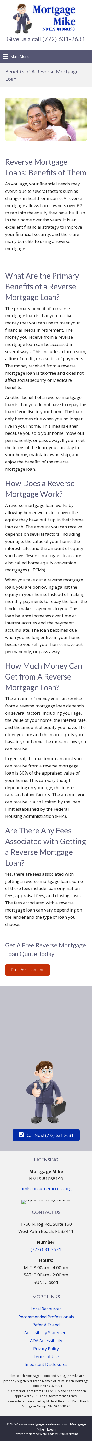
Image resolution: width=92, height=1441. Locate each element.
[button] (27, 969)
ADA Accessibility (46, 1340)
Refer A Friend (46, 1325)
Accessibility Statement (46, 1333)
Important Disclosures (46, 1364)
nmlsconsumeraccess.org (46, 1188)
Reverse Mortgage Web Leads (34, 1434)
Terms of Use (46, 1356)
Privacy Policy (46, 1348)
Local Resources (46, 1309)
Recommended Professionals (46, 1317)
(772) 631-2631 (46, 1249)
